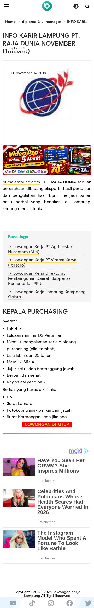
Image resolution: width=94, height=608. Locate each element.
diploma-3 (17, 48)
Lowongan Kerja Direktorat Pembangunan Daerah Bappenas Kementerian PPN (39, 278)
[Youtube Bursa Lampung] (13, 603)
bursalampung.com (21, 182)
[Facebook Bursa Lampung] (69, 603)
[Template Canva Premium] (47, 159)
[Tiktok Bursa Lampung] (31, 603)
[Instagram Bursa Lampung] (50, 603)
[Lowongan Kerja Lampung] (47, 6)
